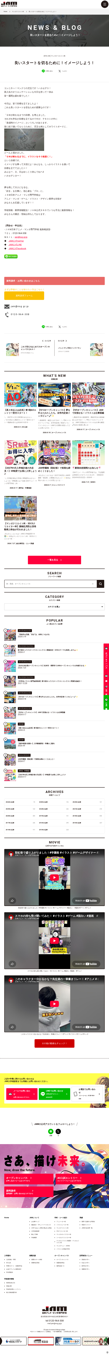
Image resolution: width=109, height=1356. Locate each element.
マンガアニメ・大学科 (63, 1246)
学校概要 (34, 1237)
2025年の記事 (53, 802)
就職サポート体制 (36, 1259)
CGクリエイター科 (62, 1231)
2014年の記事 (20, 829)
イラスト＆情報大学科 (63, 1249)
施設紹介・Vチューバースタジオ (41, 1224)
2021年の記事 (87, 809)
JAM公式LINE (15, 244)
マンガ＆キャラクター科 (63, 1234)
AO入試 (8, 1262)
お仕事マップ (35, 1221)
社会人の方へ (86, 1262)
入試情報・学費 (11, 1259)
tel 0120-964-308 (54, 1320)
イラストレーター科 (62, 1224)
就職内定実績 (35, 1262)
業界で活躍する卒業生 (88, 1221)
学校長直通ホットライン (13, 1289)
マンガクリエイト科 (62, 1228)
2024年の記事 (87, 802)
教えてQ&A (34, 1234)
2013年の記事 (53, 829)
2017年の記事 (20, 823)
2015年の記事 (87, 823)
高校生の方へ (86, 1259)
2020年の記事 (20, 816)
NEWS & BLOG (10, 1283)
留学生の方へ (86, 1266)
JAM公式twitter (16, 241)
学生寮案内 (9, 1272)
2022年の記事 (53, 809)
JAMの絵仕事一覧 (87, 1228)
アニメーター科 (61, 1221)
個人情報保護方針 (11, 1292)
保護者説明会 (60, 1262)
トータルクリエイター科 (63, 1237)
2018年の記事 (87, 816)
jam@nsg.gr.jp (21, 237)
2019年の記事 (53, 816)
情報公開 (9, 1286)
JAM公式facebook (17, 248)
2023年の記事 (20, 809)
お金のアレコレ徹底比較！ (14, 1269)
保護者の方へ (86, 1269)
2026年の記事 (20, 802)
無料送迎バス (60, 1266)
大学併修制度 (35, 1231)
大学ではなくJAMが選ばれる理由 (41, 1228)
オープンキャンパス (62, 1259)
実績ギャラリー (86, 1224)
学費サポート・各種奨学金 (14, 1266)
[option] (13, 1341)
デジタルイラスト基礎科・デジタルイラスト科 (67, 1241)
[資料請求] (106, 676)
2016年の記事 (53, 823)
